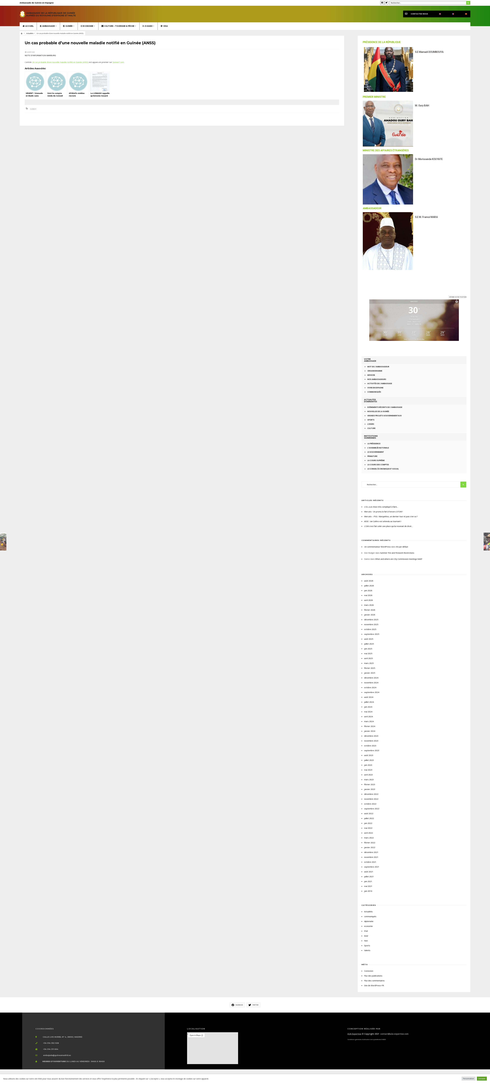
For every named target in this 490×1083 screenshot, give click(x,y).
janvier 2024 (369, 731)
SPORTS (370, 420)
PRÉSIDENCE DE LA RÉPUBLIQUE (382, 42)
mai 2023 (368, 770)
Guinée (68, 26)
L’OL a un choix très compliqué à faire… (381, 506)
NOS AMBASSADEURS (376, 379)
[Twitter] (386, 3)
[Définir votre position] (456, 301)
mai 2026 (368, 595)
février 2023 (369, 784)
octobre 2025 (370, 629)
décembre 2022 (371, 794)
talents (367, 950)
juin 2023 (368, 765)
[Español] (463, 14)
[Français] (450, 14)
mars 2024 (369, 721)
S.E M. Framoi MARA (426, 217)
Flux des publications (373, 975)
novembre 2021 (371, 857)
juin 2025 (368, 648)
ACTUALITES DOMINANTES (370, 400)
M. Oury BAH (422, 105)
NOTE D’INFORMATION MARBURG (40, 55)
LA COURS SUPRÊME (376, 460)
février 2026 (369, 610)
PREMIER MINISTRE (374, 96)
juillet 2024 (369, 702)
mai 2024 (368, 711)
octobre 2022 (370, 803)
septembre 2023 (371, 750)
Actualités (29, 33)
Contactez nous (419, 14)
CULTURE (371, 428)
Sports (367, 945)
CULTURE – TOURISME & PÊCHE (119, 26)
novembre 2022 (371, 799)
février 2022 (369, 842)
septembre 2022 (371, 808)
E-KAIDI (148, 26)
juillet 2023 (369, 760)
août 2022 (368, 813)
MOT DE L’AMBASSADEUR (378, 367)
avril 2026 (368, 600)
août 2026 (368, 580)
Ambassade (48, 26)
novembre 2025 (371, 624)
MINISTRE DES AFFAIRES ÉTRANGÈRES (386, 150)
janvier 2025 (369, 673)
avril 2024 (368, 716)
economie (368, 926)
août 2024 (368, 697)
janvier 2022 (369, 847)
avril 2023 (368, 774)
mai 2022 (368, 828)
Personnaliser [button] (468, 1078)
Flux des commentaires (374, 980)
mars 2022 (369, 837)
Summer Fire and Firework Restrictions (397, 553)
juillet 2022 (369, 818)
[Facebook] (382, 3)
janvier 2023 (369, 789)
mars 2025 (369, 663)
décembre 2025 (371, 619)
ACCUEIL (29, 26)
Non (366, 940)
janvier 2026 (369, 614)
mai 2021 (368, 886)
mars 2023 (369, 779)
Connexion (368, 971)
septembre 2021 (371, 866)
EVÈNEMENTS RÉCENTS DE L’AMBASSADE (384, 407)
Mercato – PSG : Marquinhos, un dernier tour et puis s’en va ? (391, 516)
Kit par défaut (402, 546)
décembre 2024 (371, 677)
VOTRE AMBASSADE (370, 360)
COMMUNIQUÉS (374, 392)
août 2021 (368, 871)
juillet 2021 (369, 876)
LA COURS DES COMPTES (378, 464)
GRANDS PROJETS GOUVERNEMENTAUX (384, 415)
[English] (437, 14)
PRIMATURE (372, 456)
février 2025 (369, 668)
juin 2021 (368, 881)
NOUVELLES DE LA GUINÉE (378, 411)
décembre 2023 (371, 736)
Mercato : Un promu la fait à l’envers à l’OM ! (383, 511)
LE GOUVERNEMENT (375, 452)
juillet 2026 (369, 585)
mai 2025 (368, 653)
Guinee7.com (118, 62)
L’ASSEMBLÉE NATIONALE (378, 448)
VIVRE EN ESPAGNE (375, 388)
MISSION (371, 375)
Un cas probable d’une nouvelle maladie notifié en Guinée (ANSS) (60, 62)
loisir (366, 936)
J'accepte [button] (481, 1078)
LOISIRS (370, 424)
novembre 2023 (371, 740)
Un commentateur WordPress (377, 546)
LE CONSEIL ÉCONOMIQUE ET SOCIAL (383, 469)
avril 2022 (368, 833)
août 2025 (368, 639)
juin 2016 (368, 891)
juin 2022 (368, 823)
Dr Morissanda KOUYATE (429, 159)
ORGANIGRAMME (374, 371)
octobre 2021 (370, 862)
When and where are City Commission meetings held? (398, 559)
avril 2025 (368, 658)
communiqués (370, 916)
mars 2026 (369, 605)
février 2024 (369, 726)
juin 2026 (368, 590)
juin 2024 (368, 707)
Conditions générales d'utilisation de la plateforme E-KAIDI (366, 1039)
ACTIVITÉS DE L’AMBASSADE (379, 383)
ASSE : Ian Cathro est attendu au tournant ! (382, 521)
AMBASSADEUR (372, 208)
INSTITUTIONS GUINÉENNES (371, 437)
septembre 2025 (371, 634)
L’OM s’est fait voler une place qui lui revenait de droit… (388, 526)
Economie (88, 26)
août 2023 (368, 755)
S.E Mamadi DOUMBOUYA (429, 51)
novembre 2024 (371, 682)
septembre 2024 (371, 692)
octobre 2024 (370, 687)
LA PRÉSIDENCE (373, 443)
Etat (366, 931)
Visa (165, 26)
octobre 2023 (370, 745)
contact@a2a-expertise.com (394, 1033)
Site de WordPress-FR (374, 985)
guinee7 (33, 109)
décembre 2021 (371, 852)
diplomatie (368, 921)
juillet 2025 (369, 643)
